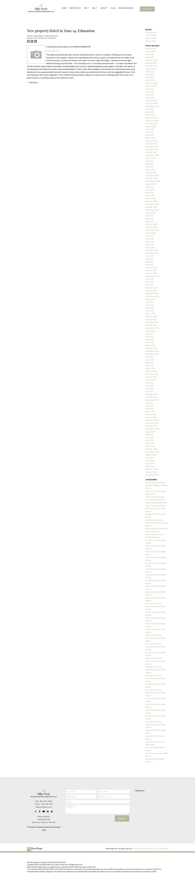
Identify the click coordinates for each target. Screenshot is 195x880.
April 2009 (149, 466)
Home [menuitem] (64, 8)
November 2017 (151, 253)
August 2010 (150, 432)
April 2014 (149, 342)
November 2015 (151, 293)
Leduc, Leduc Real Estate (155, 505)
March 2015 (150, 313)
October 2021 (151, 152)
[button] (147, 8)
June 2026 (149, 54)
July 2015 (149, 302)
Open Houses (151, 38)
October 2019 (151, 207)
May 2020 (149, 192)
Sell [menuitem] (94, 8)
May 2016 (149, 282)
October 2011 (150, 397)
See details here (53, 51)
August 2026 (150, 51)
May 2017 (149, 262)
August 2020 (150, 184)
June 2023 (149, 109)
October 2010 (151, 426)
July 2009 (149, 457)
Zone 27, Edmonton (153, 658)
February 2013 (151, 371)
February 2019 (151, 224)
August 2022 (150, 126)
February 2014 (151, 348)
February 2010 (151, 449)
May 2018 (149, 242)
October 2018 (151, 227)
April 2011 (149, 409)
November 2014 (151, 322)
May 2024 (149, 95)
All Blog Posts (151, 32)
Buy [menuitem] (85, 8)
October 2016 (151, 273)
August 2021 (150, 158)
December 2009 (152, 452)
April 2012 (149, 391)
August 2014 (150, 331)
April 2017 (149, 264)
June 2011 (149, 406)
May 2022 (149, 132)
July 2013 (149, 357)
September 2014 (152, 328)
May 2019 (149, 218)
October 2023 (151, 103)
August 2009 (151, 455)
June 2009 (149, 460)
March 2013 (150, 368)
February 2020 (151, 201)
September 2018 (152, 230)
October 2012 (151, 377)
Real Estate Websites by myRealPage (155, 849)
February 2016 (151, 288)
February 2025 (151, 83)
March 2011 (149, 411)
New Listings (150, 35)
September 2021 (152, 155)
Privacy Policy (137, 849)
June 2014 (149, 337)
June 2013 (149, 360)
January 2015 (151, 319)
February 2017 (151, 267)
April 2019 (149, 221)
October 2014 (151, 325)
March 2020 (150, 198)
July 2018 (149, 236)
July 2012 (149, 383)
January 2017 (151, 270)
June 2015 (149, 305)
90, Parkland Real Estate (155, 482)
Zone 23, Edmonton (153, 644)
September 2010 (152, 429)
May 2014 (149, 339)
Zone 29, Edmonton (153, 675)
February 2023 (151, 118)
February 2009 (151, 469)
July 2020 (149, 187)
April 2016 (149, 285)
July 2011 (149, 403)
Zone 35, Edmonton (153, 690)
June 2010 (149, 437)
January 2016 (151, 290)
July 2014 (149, 334)
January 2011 (150, 417)
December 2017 (151, 250)
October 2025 (151, 66)
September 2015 (152, 296)
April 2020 (149, 195)
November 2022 (152, 121)
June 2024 (149, 92)
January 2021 (150, 172)
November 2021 (151, 149)
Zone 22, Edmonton (153, 635)
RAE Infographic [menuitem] (125, 8)
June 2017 (149, 259)
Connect (147, 9)
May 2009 (149, 463)
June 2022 (149, 129)
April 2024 (149, 97)
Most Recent (150, 48)
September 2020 (152, 181)
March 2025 (150, 80)
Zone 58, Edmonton (153, 721)
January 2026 (151, 63)
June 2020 (149, 190)
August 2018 (150, 233)
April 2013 (149, 365)
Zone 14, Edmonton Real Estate (45, 38)
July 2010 (149, 434)
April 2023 (149, 112)
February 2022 (151, 141)
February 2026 (151, 60)
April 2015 (149, 311)
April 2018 (149, 244)
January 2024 (151, 100)
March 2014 (150, 345)
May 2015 (149, 308)
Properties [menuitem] (74, 8)
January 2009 (151, 472)
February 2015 (151, 316)
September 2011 (152, 400)
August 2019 (150, 213)
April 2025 (149, 77)
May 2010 (149, 440)
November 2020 (152, 175)
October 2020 (151, 178)
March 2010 (150, 446)
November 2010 (151, 423)
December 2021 (151, 146)
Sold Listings (150, 41)
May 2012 (149, 388)
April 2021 (149, 167)
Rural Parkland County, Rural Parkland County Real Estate (156, 523)
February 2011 (151, 414)
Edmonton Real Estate (154, 497)
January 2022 (151, 143)
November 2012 (151, 374)
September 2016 (152, 276)
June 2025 (149, 74)
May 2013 (149, 362)
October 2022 (151, 123)
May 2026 (149, 57)
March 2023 (150, 115)
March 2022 (150, 138)
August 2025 (150, 69)
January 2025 (151, 86)
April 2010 (149, 443)
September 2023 (152, 106)
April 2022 (149, 135)
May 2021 (149, 164)
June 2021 (149, 161)
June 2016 (149, 279)
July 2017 (149, 256)
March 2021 (150, 169)
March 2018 (150, 247)
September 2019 (152, 210)
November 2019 (151, 204)
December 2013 (151, 351)
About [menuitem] (103, 8)
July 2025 (149, 71)
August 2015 (150, 299)
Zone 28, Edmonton (153, 667)
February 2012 (151, 394)
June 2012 (149, 385)
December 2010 (152, 420)
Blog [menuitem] (113, 8)
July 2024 (149, 89)
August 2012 (150, 380)
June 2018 (149, 239)
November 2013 (151, 354)
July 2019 (149, 216)
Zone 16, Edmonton (153, 603)
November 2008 (152, 475)
